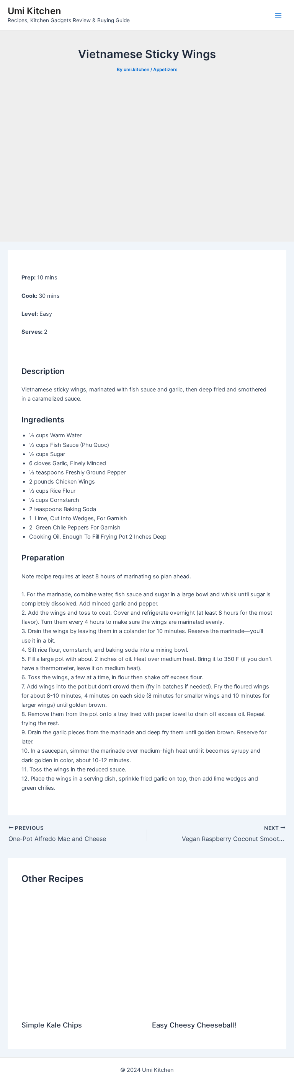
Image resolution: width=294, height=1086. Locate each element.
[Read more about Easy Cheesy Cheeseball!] (212, 953)
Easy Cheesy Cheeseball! (194, 1025)
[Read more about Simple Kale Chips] (81, 953)
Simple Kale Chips (51, 1025)
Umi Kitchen (34, 10)
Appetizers (165, 69)
